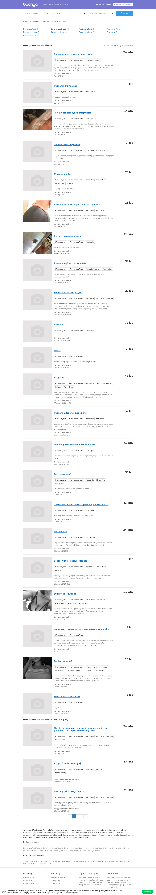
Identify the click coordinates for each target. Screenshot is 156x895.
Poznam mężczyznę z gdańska (70, 263)
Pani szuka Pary (29, 35)
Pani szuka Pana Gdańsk (53, 848)
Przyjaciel (59, 377)
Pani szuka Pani (85, 29)
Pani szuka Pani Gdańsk (74, 848)
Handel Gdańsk (45, 864)
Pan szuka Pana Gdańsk (94, 848)
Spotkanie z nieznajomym (68, 292)
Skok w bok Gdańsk (49, 861)
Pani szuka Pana (59, 21)
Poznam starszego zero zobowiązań (73, 54)
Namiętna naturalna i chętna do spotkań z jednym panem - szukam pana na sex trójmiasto (80, 729)
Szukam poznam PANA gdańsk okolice (74, 444)
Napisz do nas (29, 877)
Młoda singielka (62, 174)
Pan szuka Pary (113, 32)
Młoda (57, 350)
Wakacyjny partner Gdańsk (90, 861)
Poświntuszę (60, 531)
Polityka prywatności (31, 883)
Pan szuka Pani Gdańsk (32, 848)
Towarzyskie (46, 21)
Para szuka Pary (85, 32)
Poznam (58, 324)
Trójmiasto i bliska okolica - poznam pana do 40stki (81, 504)
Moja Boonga (103, 4)
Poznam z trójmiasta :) (66, 86)
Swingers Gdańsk (122, 861)
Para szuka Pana (30, 32)
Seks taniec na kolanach (67, 696)
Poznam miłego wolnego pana (70, 413)
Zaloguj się (55, 880)
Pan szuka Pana (113, 29)
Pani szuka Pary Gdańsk (90, 851)
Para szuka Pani (57, 32)
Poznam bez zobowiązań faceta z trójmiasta (77, 204)
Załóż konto (56, 883)
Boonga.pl (27, 21)
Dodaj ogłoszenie (58, 877)
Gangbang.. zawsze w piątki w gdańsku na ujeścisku (81, 629)
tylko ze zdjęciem (126, 46)
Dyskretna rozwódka (65, 593)
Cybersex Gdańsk (30, 864)
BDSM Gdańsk (108, 861)
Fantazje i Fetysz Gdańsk (68, 861)
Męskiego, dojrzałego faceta (69, 791)
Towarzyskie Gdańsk (31, 861)
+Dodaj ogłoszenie (122, 4)
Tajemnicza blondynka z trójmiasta (72, 112)
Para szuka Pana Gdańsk (115, 848)
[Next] (85, 816)
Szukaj (125, 13)
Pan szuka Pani (29, 29)
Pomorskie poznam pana (67, 236)
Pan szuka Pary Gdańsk (69, 851)
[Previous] (70, 816)
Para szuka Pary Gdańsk (49, 851)
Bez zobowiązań (62, 474)
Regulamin (27, 880)
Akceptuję (147, 891)
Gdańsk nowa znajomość (67, 144)
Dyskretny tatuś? (63, 661)
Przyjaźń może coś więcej (67, 763)
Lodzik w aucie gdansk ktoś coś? (71, 561)
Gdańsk (36, 21)
